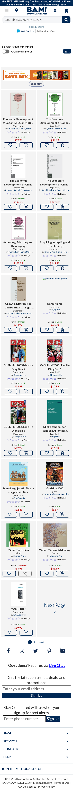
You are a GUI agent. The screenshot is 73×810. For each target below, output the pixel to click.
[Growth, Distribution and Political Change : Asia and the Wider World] (18, 289)
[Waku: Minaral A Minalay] (55, 535)
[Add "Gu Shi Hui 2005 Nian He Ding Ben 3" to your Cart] (26, 453)
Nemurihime (54, 303)
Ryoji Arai (56, 309)
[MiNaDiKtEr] (18, 594)
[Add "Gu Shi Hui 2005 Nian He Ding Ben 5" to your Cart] (26, 391)
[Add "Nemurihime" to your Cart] (62, 330)
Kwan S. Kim (13, 252)
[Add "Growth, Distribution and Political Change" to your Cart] (26, 330)
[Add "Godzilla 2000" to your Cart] (62, 515)
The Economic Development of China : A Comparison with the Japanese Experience (55, 182)
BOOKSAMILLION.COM (17, 782)
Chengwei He (19, 375)
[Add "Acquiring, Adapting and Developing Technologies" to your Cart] (26, 268)
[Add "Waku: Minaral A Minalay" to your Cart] (62, 573)
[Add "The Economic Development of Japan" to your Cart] (62, 145)
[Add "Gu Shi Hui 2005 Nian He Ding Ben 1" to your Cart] (62, 391)
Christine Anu (56, 556)
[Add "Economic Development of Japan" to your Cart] (26, 145)
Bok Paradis (19, 498)
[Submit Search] (66, 19)
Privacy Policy (46, 786)
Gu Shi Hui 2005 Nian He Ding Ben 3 (18, 428)
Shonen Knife (19, 556)
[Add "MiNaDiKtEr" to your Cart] (26, 633)
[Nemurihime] (55, 289)
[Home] (36, 11)
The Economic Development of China (18, 182)
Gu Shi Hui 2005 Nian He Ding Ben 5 (18, 366)
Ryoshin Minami (53, 128)
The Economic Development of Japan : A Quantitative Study (55, 121)
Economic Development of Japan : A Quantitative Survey (18, 121)
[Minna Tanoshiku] (18, 535)
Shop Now (36, 83)
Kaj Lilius (56, 436)
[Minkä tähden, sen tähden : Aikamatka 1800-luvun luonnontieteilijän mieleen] (55, 412)
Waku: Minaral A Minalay (54, 549)
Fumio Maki (25, 252)
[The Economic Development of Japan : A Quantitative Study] (54, 104)
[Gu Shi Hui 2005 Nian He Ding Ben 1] (54, 350)
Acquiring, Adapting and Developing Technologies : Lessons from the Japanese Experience (18, 244)
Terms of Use (61, 782)
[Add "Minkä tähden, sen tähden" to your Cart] (62, 453)
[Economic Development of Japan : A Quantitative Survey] (18, 104)
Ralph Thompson (15, 128)
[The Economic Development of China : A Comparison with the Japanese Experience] (54, 166)
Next (41, 642)
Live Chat (57, 665)
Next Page (55, 608)
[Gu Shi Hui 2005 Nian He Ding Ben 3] (18, 412)
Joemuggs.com (43, 782)
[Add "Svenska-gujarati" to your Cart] (26, 515)
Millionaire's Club (46, 31)
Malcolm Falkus (13, 313)
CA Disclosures (27, 786)
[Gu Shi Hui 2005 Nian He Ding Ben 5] (18, 350)
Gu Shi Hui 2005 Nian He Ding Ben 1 (55, 366)
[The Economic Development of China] (18, 166)
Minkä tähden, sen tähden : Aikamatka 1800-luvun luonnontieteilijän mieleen (55, 429)
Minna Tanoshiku (18, 549)
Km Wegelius (19, 614)
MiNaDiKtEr (18, 608)
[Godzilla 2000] (54, 473)
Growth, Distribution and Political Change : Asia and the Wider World (18, 305)
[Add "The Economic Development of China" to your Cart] (26, 207)
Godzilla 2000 (54, 488)
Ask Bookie (27, 31)
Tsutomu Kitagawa (51, 494)
